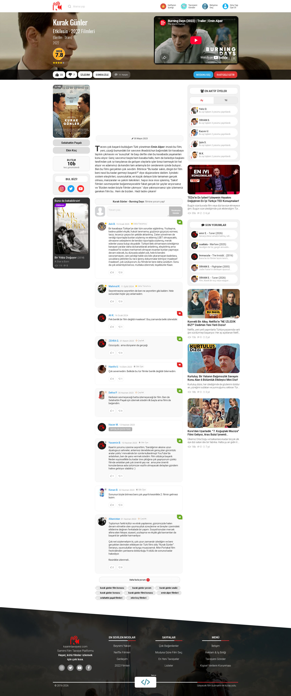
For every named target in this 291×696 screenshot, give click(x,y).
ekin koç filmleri (138, 598)
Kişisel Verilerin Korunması (215, 665)
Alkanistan (114, 519)
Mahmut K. (114, 286)
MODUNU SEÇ (203, 74)
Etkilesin (60, 31)
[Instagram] (61, 188)
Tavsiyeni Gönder (215, 659)
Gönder (176, 211)
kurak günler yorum (141, 588)
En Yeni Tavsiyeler (168, 659)
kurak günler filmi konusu (140, 593)
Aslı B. (112, 224)
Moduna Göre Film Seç (168, 652)
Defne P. (113, 392)
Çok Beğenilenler (169, 645)
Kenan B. (113, 490)
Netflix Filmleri (122, 652)
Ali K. (111, 315)
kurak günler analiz (168, 588)
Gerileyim (122, 659)
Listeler (169, 665)
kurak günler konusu (110, 593)
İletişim (216, 645)
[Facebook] (89, 668)
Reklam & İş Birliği (215, 652)
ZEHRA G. (114, 341)
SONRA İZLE (102, 74)
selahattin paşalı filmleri (111, 598)
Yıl (226, 100)
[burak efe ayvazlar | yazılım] (145, 682)
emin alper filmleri (170, 593)
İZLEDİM (85, 74)
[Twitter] (71, 188)
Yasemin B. (115, 443)
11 (123, 75)
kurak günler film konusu (112, 588)
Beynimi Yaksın (122, 645)
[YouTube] (80, 188)
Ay (201, 100)
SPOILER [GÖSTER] (120, 429)
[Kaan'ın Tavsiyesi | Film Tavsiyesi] (58, 6)
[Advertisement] (139, 108)
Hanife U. (114, 367)
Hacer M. (114, 424)
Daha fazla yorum (139, 580)
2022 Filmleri (83, 31)
